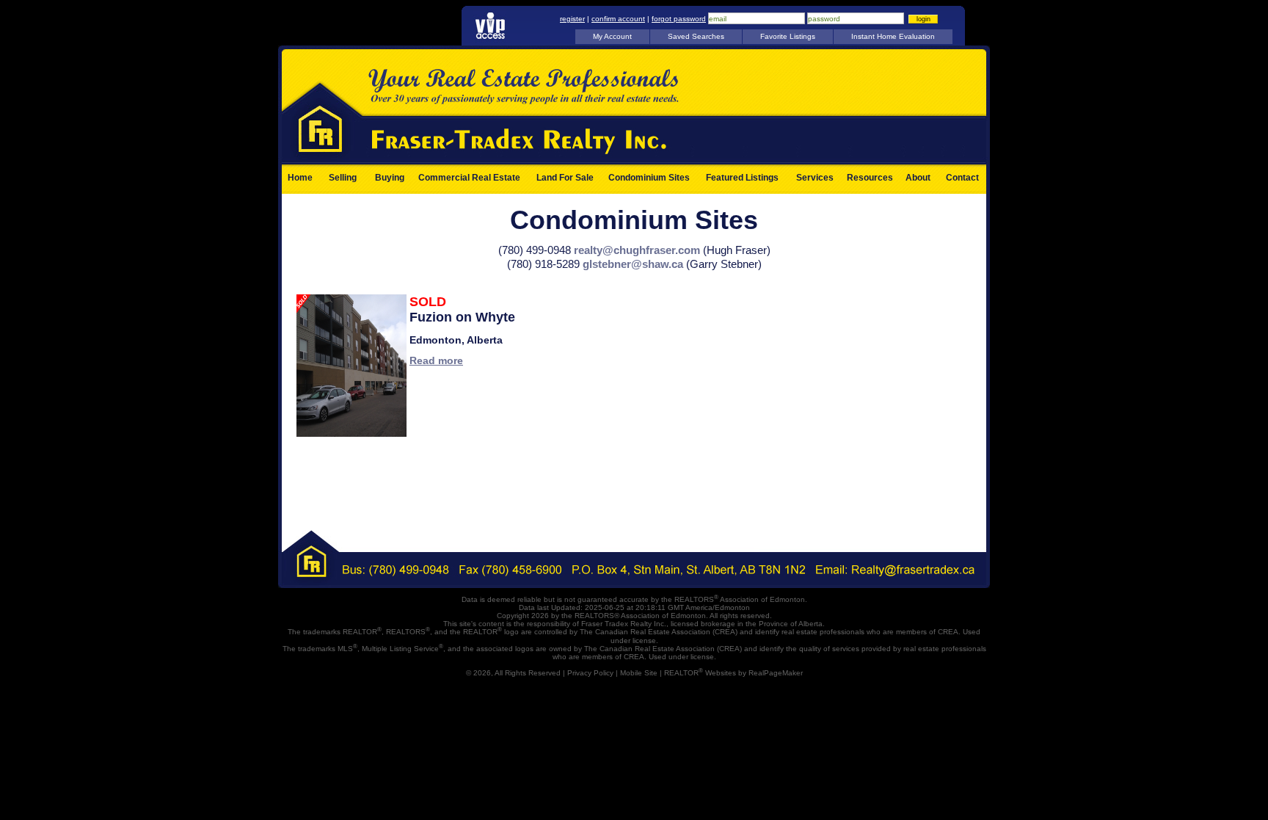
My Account (612, 36)
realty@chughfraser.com (637, 250)
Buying (389, 178)
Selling (343, 178)
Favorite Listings (787, 36)
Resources (870, 178)
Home (300, 178)
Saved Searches (696, 36)
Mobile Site (638, 673)
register (572, 19)
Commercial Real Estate (469, 178)
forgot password (679, 19)
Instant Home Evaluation (893, 36)
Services (815, 178)
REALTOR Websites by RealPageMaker (733, 673)
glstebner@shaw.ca (633, 264)
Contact (962, 178)
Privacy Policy (590, 673)
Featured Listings (742, 178)
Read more (436, 360)
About (918, 178)
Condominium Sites (649, 178)
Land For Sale (565, 178)
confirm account (618, 19)
